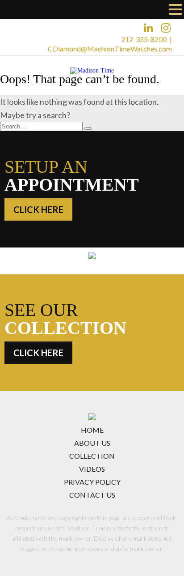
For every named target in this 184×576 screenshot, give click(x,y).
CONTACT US (92, 495)
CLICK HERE (38, 209)
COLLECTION (92, 456)
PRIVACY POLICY (92, 482)
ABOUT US (92, 443)
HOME (92, 430)
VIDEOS (92, 469)
